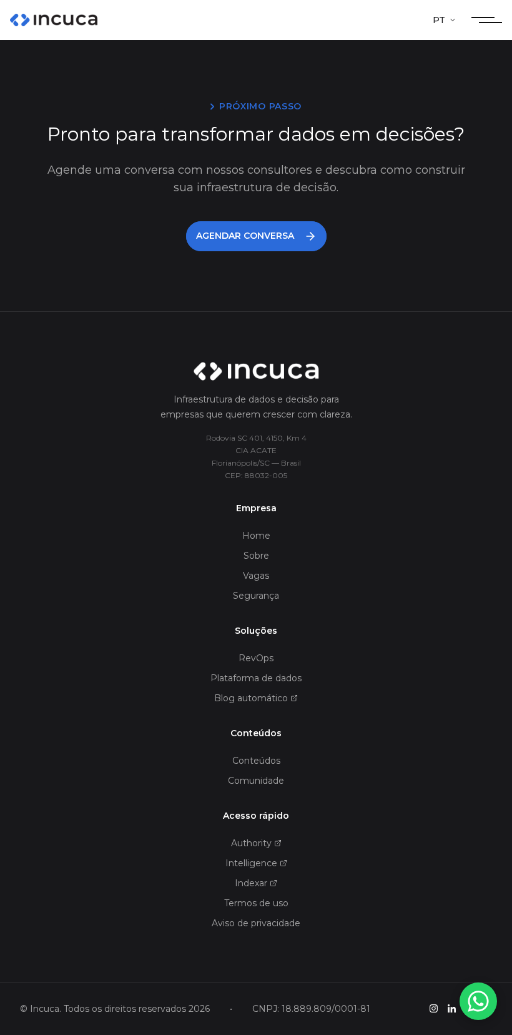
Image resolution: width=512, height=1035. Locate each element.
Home (256, 535)
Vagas (256, 575)
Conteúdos (256, 760)
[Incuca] (53, 20)
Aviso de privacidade (256, 923)
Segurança (256, 595)
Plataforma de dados (256, 678)
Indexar (251, 883)
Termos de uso (256, 903)
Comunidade (256, 780)
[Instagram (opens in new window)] (434, 1008)
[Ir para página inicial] (256, 372)
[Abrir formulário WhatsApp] (478, 1001)
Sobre (256, 555)
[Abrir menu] (486, 20)
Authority (251, 843)
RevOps (256, 658)
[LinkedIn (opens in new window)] (452, 1008)
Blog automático (251, 698)
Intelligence (251, 863)
